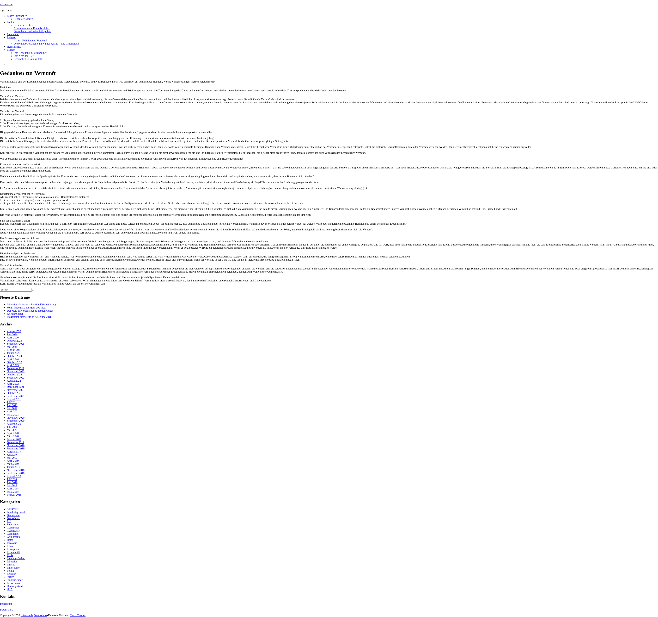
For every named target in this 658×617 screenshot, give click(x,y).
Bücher (11, 49)
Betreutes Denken (23, 25)
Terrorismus (13, 583)
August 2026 (14, 331)
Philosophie (13, 567)
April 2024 (13, 359)
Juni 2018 (12, 482)
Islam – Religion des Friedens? (30, 40)
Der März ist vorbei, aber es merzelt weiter (30, 310)
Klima (10, 546)
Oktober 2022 (14, 374)
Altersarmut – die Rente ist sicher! (32, 28)
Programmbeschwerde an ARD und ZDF (29, 316)
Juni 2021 (12, 405)
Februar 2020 (14, 439)
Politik (10, 22)
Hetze (10, 539)
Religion (11, 37)
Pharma (11, 564)
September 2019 (16, 448)
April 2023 (13, 365)
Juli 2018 (12, 479)
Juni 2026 (12, 334)
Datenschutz (6, 609)
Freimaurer (13, 34)
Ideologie (12, 543)
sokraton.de (6, 4)
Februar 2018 (14, 494)
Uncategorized (15, 586)
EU (9, 521)
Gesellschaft (13, 530)
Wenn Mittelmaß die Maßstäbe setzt (26, 307)
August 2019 (14, 451)
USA (10, 589)
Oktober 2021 (14, 393)
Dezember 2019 (15, 442)
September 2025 (16, 343)
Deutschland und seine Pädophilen (32, 31)
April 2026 (13, 337)
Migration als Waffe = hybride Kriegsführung (31, 304)
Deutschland (13, 518)
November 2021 (16, 389)
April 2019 (13, 460)
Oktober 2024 (14, 356)
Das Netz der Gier (23, 55)
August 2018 (14, 476)
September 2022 (16, 377)
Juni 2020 (12, 426)
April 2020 (13, 433)
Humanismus (14, 46)
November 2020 (16, 417)
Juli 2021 (12, 402)
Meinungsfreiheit (16, 558)
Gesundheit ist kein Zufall (28, 59)
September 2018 (16, 473)
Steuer (10, 576)
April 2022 (13, 383)
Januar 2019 (13, 466)
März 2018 (13, 491)
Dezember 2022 (15, 368)
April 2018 (13, 488)
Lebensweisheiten (23, 18)
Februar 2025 (14, 349)
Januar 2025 (13, 352)
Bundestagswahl (16, 512)
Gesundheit (13, 533)
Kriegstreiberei (15, 313)
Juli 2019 (12, 454)
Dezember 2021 (15, 386)
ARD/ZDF (13, 509)
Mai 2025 (12, 346)
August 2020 (14, 423)
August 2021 (14, 399)
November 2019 (16, 445)
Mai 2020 (12, 430)
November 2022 (16, 371)
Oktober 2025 (14, 340)
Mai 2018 (12, 485)
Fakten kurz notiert (17, 15)
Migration (12, 561)
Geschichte (13, 527)
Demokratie (13, 515)
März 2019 (13, 463)
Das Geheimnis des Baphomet (30, 52)
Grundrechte (13, 536)
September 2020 (16, 420)
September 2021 (16, 396)
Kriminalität (13, 552)
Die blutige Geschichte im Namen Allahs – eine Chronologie (46, 43)
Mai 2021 (12, 408)
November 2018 (16, 470)
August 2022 (14, 380)
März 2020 (13, 436)
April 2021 (13, 411)
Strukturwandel (15, 579)
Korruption (13, 549)
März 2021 (13, 414)
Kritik (10, 555)
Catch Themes (78, 615)
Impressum (6, 603)
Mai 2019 (12, 457)
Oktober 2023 (14, 362)
